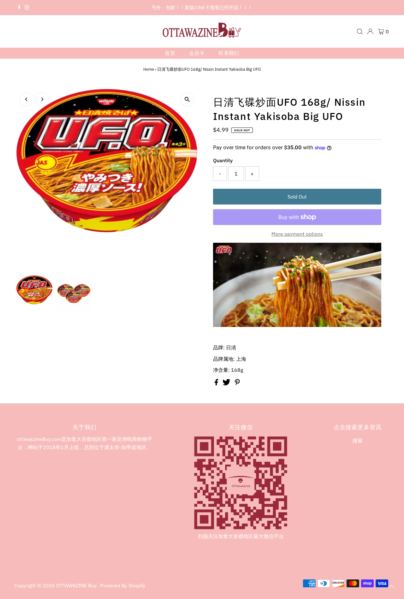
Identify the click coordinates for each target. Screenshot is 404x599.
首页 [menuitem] (170, 53)
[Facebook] (19, 7)
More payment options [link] (297, 234)
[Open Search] (360, 31)
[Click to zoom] (187, 99)
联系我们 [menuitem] (228, 53)
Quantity (223, 160)
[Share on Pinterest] (237, 383)
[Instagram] (27, 7)
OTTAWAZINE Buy (76, 585)
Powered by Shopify (122, 585)
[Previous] (27, 99)
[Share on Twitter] (227, 383)
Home (148, 69)
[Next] (42, 99)
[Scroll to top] (391, 586)
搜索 (358, 440)
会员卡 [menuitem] (197, 53)
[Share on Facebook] (217, 383)
